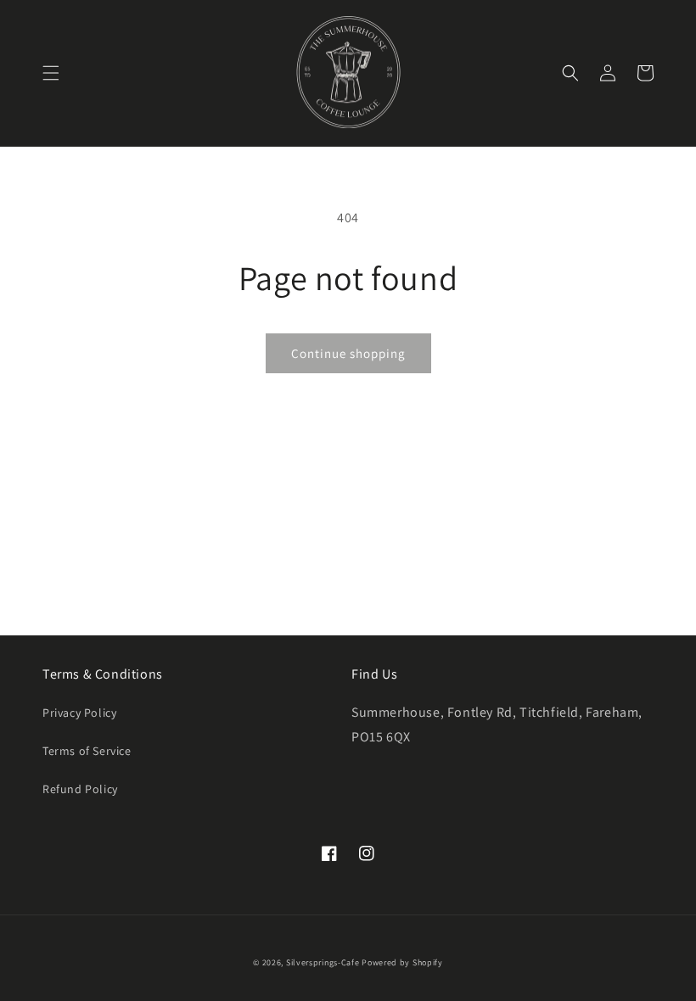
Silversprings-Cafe (323, 962)
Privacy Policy (79, 712)
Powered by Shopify (402, 962)
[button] (51, 73)
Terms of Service (87, 750)
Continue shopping (348, 353)
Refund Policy (80, 789)
